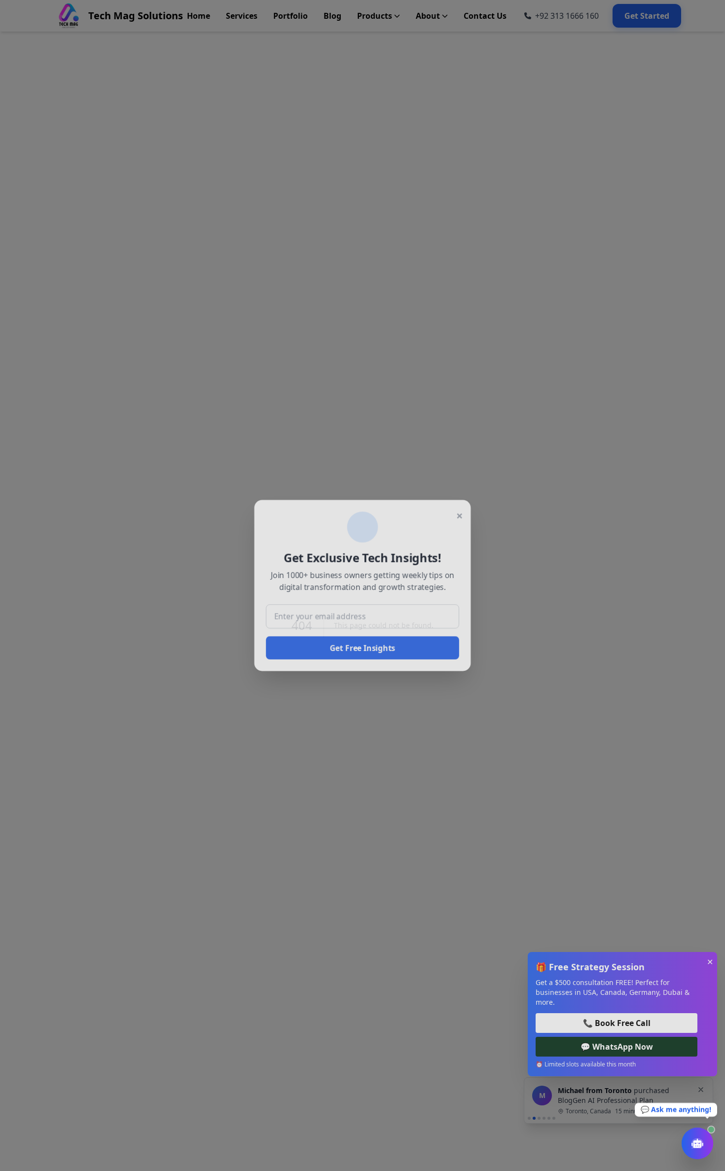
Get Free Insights (362, 649)
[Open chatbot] (697, 1143)
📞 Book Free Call (617, 1023)
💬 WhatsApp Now (616, 1046)
